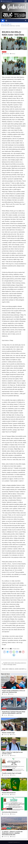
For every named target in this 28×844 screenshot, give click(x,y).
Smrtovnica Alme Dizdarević (9, 812)
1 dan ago (5, 694)
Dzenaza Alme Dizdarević (9, 792)
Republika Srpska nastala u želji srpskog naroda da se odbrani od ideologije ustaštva (14, 663)
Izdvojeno (9, 828)
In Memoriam (9, 729)
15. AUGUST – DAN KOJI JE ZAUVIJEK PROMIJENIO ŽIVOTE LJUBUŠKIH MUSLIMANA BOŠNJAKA (12, 833)
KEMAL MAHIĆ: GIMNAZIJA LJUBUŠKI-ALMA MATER (13, 669)
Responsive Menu (25, 1)
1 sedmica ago (6, 734)
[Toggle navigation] (6, 20)
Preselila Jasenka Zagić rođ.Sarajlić (11, 773)
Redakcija (13, 53)
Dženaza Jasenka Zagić (8, 732)
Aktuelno (4, 51)
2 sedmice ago (6, 794)
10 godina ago (6, 53)
